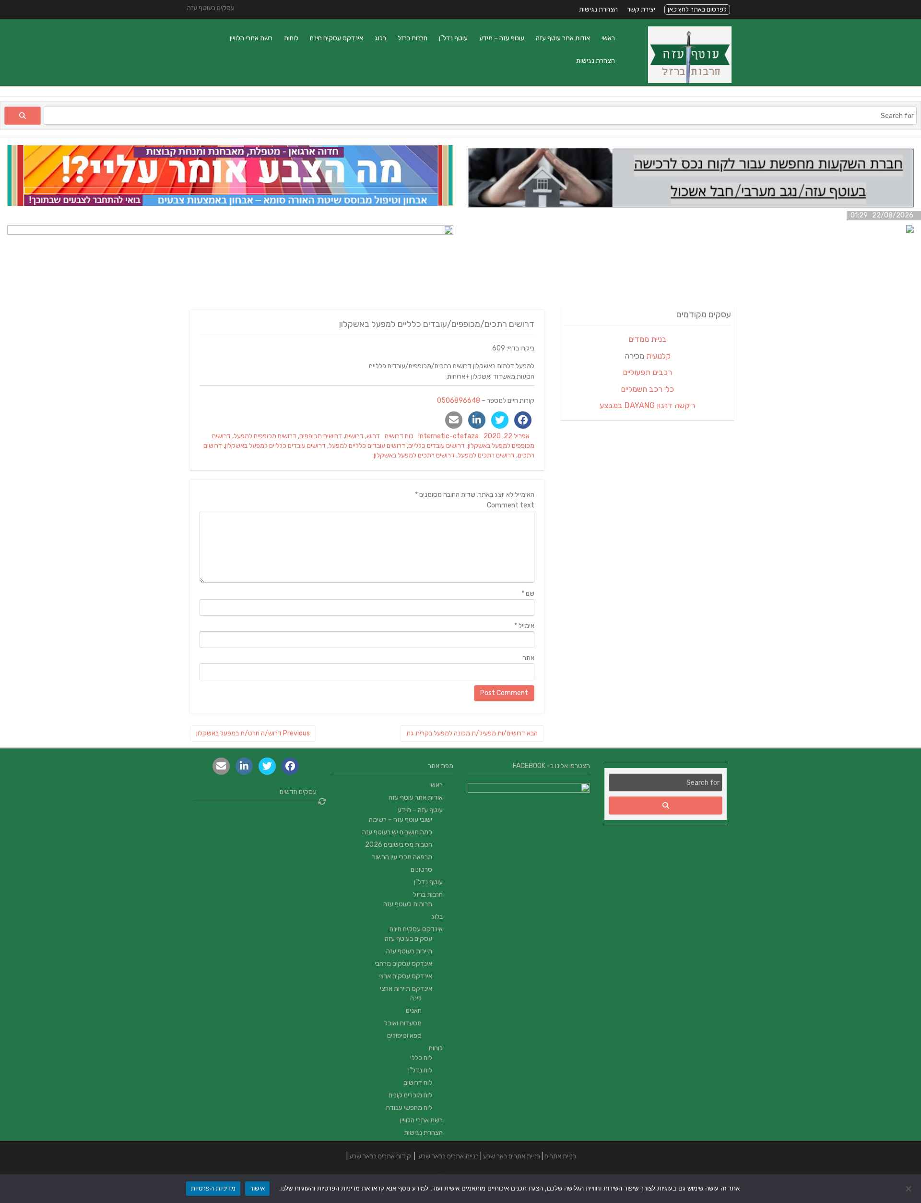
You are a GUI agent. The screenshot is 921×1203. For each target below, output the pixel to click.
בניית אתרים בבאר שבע (448, 1156)
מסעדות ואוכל (403, 1023)
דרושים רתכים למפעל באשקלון (414, 455)
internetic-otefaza (448, 436)
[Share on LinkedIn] (476, 420)
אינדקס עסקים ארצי (405, 976)
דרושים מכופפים (320, 436)
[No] (909, 1188)
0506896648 (458, 401)
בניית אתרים (560, 1156)
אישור (257, 1188)
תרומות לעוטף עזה (407, 904)
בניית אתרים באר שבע (511, 1156)
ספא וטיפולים (404, 1036)
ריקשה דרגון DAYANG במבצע (647, 405)
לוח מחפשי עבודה (409, 1108)
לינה (416, 998)
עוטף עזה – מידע (501, 38)
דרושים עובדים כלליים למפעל (367, 446)
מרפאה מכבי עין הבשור (402, 857)
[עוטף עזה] (690, 81)
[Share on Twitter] (499, 420)
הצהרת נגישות (598, 9)
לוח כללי (421, 1058)
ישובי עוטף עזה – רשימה (400, 820)
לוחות (291, 38)
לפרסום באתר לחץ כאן (697, 9)
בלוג (380, 38)
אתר (528, 658)
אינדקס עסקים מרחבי (403, 964)
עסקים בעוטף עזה (408, 939)
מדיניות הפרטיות (213, 1188)
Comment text (510, 505)
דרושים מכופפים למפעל (265, 436)
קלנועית (658, 356)
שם (527, 593)
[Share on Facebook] (522, 420)
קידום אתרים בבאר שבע (380, 1156)
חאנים (414, 1011)
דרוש (373, 436)
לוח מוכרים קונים (410, 1095)
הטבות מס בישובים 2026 (398, 845)
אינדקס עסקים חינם (336, 38)
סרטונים (421, 870)
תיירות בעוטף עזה (409, 951)
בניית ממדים (647, 339)
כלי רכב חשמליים (647, 389)
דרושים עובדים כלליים (436, 446)
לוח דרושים (399, 436)
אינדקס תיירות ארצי (406, 989)
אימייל (524, 626)
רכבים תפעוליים (647, 372)
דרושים (354, 436)
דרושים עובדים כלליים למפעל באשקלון (275, 446)
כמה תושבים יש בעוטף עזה (397, 832)
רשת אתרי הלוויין (251, 38)
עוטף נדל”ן (453, 38)
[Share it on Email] (453, 420)
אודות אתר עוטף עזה (563, 38)
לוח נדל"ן (420, 1070)
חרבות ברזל (412, 38)
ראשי (608, 38)
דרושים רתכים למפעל (486, 455)
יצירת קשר (641, 9)
